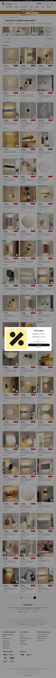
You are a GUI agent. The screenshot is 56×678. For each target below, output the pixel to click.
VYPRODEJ (39, 341)
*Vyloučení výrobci (38, 347)
